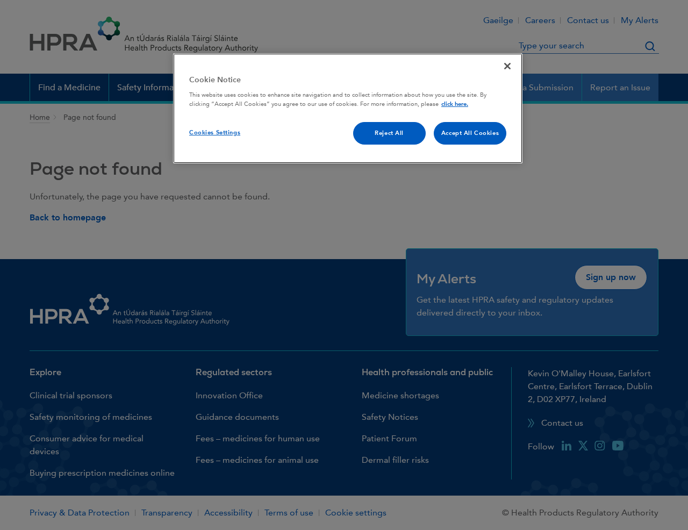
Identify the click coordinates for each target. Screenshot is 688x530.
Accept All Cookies (470, 133)
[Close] (507, 66)
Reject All (389, 133)
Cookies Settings (214, 132)
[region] (347, 108)
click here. (454, 104)
